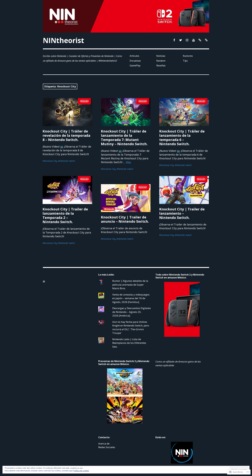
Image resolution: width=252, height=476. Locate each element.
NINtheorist (63, 40)
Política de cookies (81, 470)
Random (160, 60)
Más (128, 162)
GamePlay (135, 65)
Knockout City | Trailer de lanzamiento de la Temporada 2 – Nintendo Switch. (65, 215)
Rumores (188, 55)
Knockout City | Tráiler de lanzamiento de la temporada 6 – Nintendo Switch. (182, 137)
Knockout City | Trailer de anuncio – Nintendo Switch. (125, 219)
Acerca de (104, 443)
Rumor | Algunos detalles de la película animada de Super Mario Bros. (130, 284)
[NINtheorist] (126, 16)
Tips (185, 60)
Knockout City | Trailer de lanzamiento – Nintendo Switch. (182, 213)
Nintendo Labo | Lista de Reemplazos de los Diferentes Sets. (129, 343)
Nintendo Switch (67, 160)
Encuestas (135, 60)
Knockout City (50, 160)
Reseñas (161, 65)
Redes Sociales (106, 447)
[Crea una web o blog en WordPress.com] (44, 281)
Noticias (160, 55)
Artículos (134, 55)
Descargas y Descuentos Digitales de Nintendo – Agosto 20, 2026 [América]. (131, 311)
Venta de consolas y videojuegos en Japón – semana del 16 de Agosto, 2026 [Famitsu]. (130, 298)
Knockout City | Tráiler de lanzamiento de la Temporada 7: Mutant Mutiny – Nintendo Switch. (124, 137)
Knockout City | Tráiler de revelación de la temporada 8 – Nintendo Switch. (66, 135)
